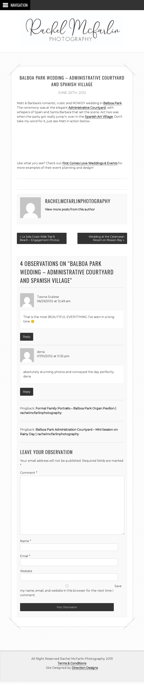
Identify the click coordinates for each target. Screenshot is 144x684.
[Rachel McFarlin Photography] (72, 41)
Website (26, 571)
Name (25, 541)
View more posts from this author (70, 209)
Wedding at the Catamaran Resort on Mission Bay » (106, 238)
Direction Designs (85, 668)
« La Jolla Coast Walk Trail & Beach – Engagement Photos (39, 238)
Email (25, 556)
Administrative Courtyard (87, 107)
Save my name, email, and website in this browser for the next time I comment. (71, 590)
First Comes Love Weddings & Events (89, 163)
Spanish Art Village (99, 116)
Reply (26, 336)
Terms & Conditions (72, 663)
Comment (28, 473)
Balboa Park (112, 103)
